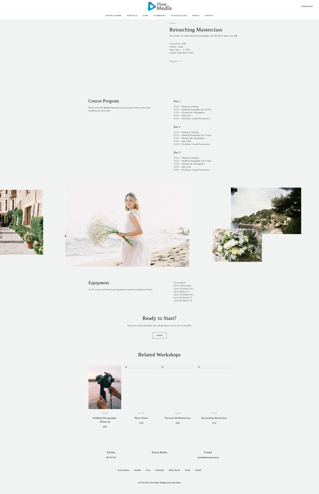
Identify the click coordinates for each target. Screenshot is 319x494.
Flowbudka (159, 16)
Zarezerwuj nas (307, 6)
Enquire (173, 61)
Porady (196, 16)
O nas (145, 16)
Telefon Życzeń (179, 16)
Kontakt (209, 16)
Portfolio (132, 16)
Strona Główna (114, 16)
